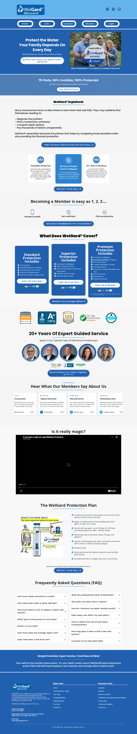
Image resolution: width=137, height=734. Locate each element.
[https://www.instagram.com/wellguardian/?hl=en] (113, 9)
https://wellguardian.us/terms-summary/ (111, 294)
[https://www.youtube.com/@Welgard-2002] (119, 9)
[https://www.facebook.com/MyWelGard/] (107, 9)
